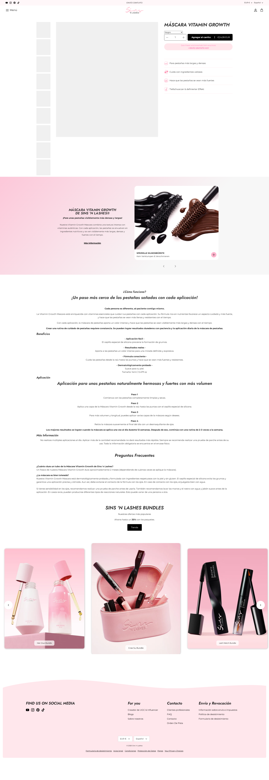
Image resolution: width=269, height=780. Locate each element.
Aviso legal (118, 751)
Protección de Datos (147, 751)
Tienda (134, 527)
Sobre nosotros (135, 718)
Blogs (131, 714)
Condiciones (130, 751)
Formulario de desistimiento (213, 718)
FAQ (169, 714)
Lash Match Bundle (227, 643)
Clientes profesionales (178, 710)
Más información (92, 243)
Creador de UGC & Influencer (143, 710)
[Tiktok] (18, 3)
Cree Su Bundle (135, 648)
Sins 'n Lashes (137, 746)
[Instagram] (11, 3)
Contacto (172, 718)
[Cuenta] (255, 10)
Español (257, 3)
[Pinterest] (14, 3)
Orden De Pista (175, 723)
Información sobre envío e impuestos (218, 710)
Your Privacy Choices (174, 751)
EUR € (247, 3)
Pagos (160, 751)
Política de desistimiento (211, 714)
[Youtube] (7, 3)
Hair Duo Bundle (44, 643)
